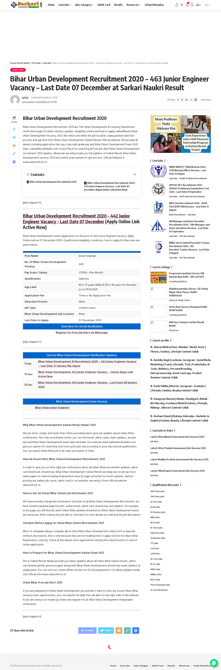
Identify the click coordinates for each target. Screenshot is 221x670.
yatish (25, 97)
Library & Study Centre (179, 300)
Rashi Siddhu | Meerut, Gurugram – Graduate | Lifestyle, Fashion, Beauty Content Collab (178, 388)
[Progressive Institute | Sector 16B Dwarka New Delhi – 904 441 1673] (158, 278)
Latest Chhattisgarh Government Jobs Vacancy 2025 (177, 470)
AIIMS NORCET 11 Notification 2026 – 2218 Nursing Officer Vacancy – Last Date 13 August (188, 170)
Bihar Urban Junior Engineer (52, 407)
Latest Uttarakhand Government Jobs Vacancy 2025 (177, 436)
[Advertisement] (110, 34)
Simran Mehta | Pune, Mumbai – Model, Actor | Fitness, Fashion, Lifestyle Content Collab (178, 349)
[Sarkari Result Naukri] (26, 5)
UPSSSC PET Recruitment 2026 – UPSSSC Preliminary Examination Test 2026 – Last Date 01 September (189, 188)
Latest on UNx (160, 340)
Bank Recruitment (177, 214)
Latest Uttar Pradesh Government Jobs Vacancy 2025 (178, 448)
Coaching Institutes (178, 281)
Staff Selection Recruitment (192, 196)
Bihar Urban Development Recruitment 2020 (53, 181)
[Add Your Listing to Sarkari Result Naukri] (158, 327)
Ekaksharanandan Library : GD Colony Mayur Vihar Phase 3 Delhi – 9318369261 (188, 292)
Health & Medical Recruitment (193, 178)
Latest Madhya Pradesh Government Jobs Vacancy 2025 (179, 459)
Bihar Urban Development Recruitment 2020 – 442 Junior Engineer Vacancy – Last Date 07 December (76, 218)
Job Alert (154, 441)
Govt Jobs (18, 70)
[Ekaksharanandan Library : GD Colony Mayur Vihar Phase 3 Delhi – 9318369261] (158, 293)
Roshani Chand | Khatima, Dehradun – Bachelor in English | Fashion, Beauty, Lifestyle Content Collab (179, 418)
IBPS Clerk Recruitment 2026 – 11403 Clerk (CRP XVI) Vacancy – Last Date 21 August (189, 206)
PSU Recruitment (187, 236)
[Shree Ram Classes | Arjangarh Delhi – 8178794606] (158, 311)
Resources (174, 330)
